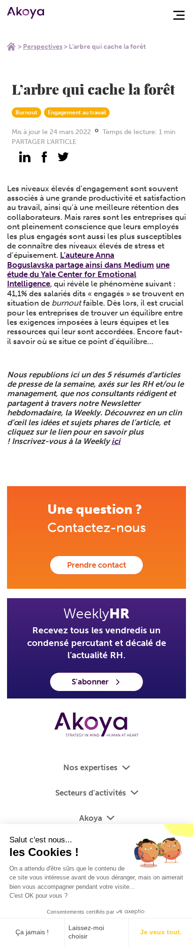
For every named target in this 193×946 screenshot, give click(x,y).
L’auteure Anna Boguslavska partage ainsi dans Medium (80, 259)
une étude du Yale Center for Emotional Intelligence (88, 274)
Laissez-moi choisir (86, 932)
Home (11, 46)
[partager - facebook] (44, 157)
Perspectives (42, 47)
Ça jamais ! (32, 932)
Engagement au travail (77, 112)
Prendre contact (96, 565)
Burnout (26, 112)
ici (115, 441)
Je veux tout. (161, 932)
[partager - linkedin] (24, 157)
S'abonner (90, 681)
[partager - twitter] (63, 157)
